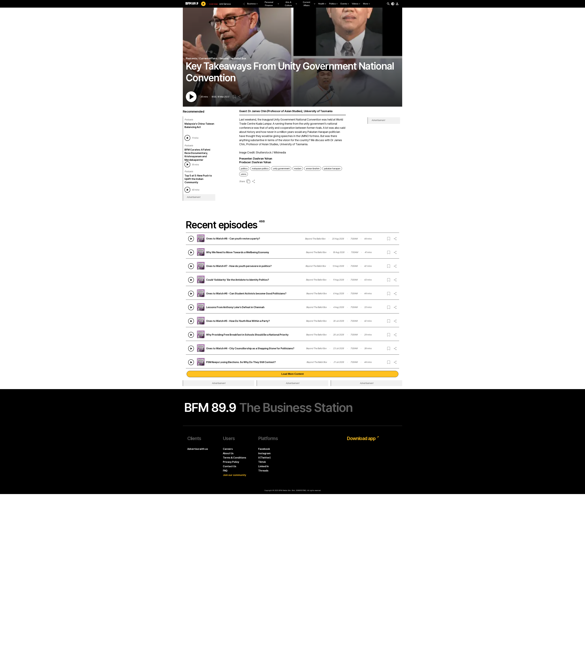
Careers (228, 448)
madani (297, 168)
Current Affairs (306, 4)
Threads (263, 470)
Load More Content (292, 374)
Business (251, 3)
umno (243, 174)
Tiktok (262, 461)
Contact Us (229, 466)
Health (321, 3)
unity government (281, 168)
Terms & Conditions (234, 457)
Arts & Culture (288, 4)
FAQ (225, 470)
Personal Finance (269, 4)
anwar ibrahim (312, 168)
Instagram (264, 453)
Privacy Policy (231, 461)
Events (343, 3)
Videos (355, 3)
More (365, 3)
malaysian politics (260, 168)
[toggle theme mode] (393, 4)
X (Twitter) (264, 457)
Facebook (264, 448)
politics (244, 168)
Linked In (263, 466)
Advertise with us (197, 448)
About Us (228, 453)
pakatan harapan (332, 168)
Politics (332, 3)
